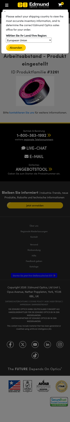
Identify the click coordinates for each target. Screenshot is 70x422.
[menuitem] (18, 4)
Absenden (16, 47)
